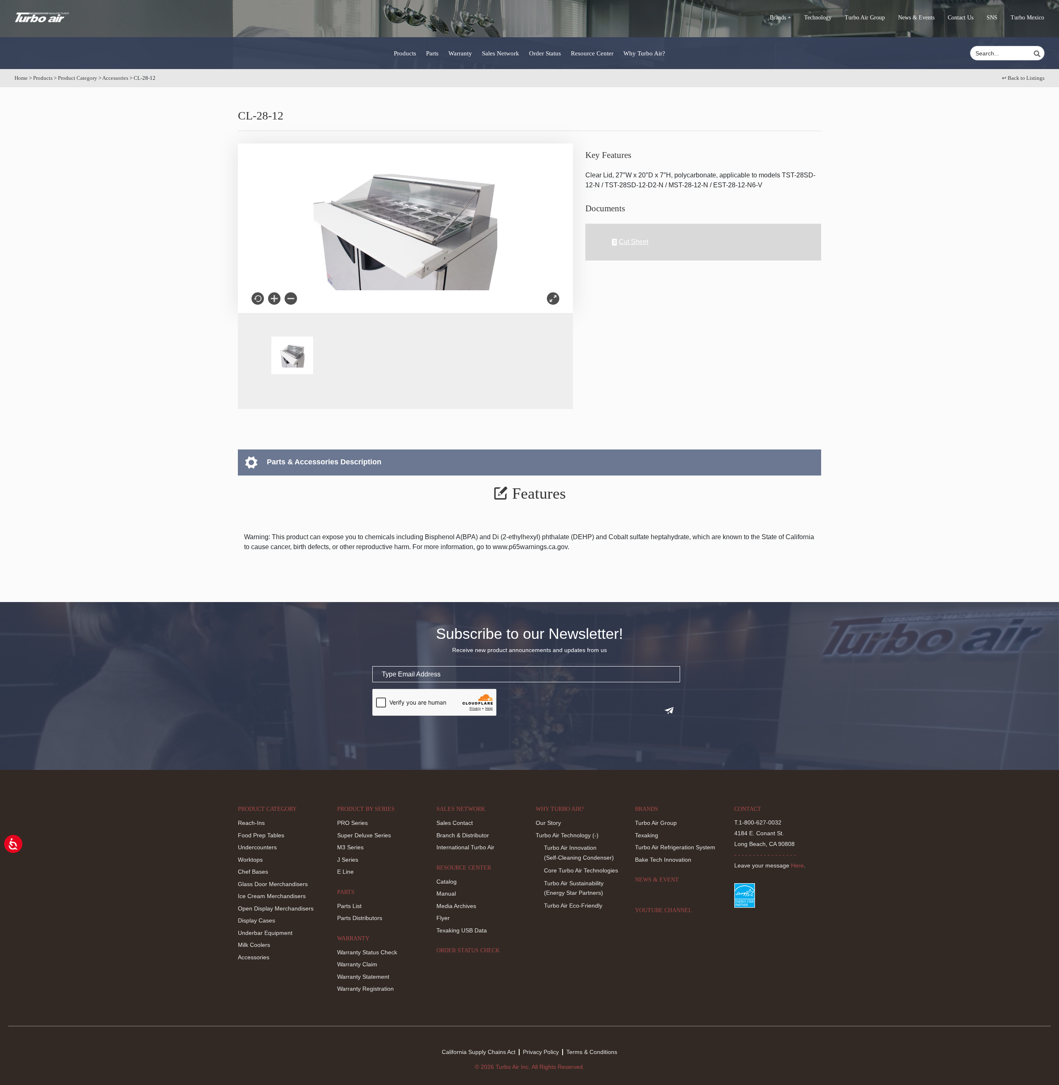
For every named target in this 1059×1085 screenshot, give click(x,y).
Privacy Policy (541, 1052)
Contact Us (960, 17)
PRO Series (352, 823)
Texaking (646, 835)
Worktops (250, 859)
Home (21, 78)
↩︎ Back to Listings (1023, 78)
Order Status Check (468, 950)
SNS (992, 17)
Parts (432, 53)
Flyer (443, 918)
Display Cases (256, 920)
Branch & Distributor (462, 835)
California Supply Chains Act (478, 1052)
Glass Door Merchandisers (273, 884)
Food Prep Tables (261, 835)
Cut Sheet (633, 242)
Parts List (349, 906)
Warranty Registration (365, 988)
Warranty (460, 53)
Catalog (446, 881)
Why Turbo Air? (644, 53)
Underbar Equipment (265, 933)
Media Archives (456, 906)
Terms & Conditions (591, 1052)
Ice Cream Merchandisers (272, 896)
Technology (817, 17)
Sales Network (500, 53)
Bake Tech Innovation (663, 859)
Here (797, 865)
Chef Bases (253, 871)
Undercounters (257, 847)
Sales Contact (454, 823)
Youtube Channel (663, 910)
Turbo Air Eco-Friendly (573, 905)
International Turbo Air (465, 847)
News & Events (916, 17)
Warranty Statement (363, 976)
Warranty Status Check (367, 952)
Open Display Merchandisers (276, 908)
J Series (347, 859)
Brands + (780, 17)
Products (405, 53)
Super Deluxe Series (364, 835)
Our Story (548, 823)
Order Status (545, 53)
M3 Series (350, 847)
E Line (345, 871)
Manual (446, 893)
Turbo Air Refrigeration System (675, 847)
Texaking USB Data (461, 930)
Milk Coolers (254, 945)
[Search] (1038, 54)
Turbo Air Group (865, 17)
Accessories (115, 78)
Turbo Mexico (1027, 17)
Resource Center (592, 53)
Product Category (77, 78)
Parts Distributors (359, 918)
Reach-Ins (251, 823)
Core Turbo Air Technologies (581, 870)
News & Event (657, 880)
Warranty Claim (357, 964)
